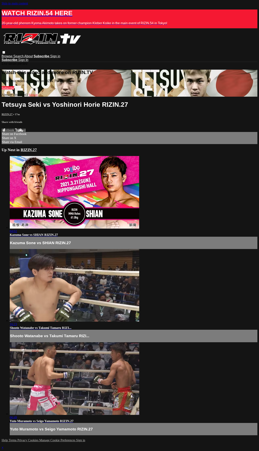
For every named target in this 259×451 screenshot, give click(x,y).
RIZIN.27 (7, 114)
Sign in (55, 56)
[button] (3, 52)
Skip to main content (15, 3)
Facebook (8, 130)
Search (18, 56)
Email (22, 130)
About (28, 56)
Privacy (22, 440)
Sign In (23, 60)
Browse (7, 56)
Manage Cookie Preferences (57, 440)
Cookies (33, 440)
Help (5, 440)
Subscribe (8, 88)
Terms (13, 440)
